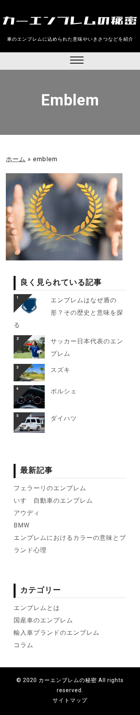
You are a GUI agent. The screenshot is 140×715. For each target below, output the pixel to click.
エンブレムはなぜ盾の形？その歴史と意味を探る (68, 312)
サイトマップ (70, 700)
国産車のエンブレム (43, 620)
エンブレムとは (37, 608)
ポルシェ (64, 391)
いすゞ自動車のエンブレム (53, 500)
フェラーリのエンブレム (50, 488)
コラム (23, 645)
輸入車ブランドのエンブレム (57, 632)
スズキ (60, 370)
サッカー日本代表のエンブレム (87, 347)
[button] (77, 61)
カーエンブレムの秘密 (67, 680)
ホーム (16, 159)
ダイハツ (64, 418)
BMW (22, 525)
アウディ (27, 513)
